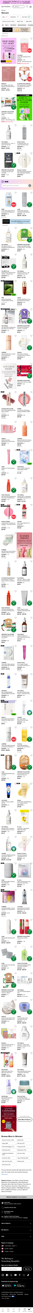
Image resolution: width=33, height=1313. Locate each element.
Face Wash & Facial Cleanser (20, 1180)
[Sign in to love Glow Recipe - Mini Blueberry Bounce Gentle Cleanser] (15, 1079)
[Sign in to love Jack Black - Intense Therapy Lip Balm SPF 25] (15, 783)
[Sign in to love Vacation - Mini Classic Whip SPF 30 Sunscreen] (31, 505)
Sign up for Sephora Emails (9, 1265)
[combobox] (18, 6)
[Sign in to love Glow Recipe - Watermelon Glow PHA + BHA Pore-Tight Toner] (15, 1053)
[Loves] (27, 6)
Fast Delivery (23, 25)
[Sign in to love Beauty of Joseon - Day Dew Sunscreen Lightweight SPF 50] (31, 836)
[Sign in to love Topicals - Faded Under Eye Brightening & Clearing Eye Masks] (15, 422)
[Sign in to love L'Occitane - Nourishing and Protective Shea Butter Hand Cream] (31, 890)
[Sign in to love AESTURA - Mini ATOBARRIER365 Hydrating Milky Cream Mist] (15, 674)
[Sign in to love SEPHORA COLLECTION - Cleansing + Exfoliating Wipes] (15, 95)
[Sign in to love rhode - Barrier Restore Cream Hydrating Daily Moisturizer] (31, 591)
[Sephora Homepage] (6, 6)
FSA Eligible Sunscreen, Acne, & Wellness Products (15, 1188)
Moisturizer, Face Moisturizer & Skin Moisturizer (14, 1182)
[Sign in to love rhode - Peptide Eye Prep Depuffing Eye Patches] (15, 946)
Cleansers (4, 1184)
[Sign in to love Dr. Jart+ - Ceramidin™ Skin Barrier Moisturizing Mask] (31, 810)
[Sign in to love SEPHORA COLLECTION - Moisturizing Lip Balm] (31, 919)
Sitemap (26, 1294)
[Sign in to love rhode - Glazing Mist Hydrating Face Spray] (15, 919)
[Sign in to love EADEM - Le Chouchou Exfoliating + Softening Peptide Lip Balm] (31, 392)
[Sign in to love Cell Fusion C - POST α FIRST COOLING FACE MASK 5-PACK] (31, 450)
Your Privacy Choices (6, 1296)
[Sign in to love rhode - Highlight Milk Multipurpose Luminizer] (15, 755)
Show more (4, 1174)
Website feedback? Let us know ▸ (16, 1197)
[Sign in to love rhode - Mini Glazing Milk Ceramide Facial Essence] (15, 863)
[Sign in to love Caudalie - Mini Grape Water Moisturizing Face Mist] (31, 700)
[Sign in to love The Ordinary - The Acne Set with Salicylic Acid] (31, 973)
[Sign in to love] (31, 67)
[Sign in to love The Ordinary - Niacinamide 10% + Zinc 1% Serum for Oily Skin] (15, 125)
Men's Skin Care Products (15, 1184)
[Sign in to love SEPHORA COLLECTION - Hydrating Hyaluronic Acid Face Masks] (15, 617)
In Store (14, 25)
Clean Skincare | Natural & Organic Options (14, 1187)
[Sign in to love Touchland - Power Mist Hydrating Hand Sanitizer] (31, 38)
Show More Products (24, 1119)
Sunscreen (15, 1186)
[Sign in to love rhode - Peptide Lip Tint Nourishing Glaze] (15, 450)
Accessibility (20, 1294)
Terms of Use (13, 1294)
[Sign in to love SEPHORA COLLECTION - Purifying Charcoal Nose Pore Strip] (15, 153)
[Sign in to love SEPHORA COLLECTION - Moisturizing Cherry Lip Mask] (31, 364)
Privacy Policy (4, 1294)
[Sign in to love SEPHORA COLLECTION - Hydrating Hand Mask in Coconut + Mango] (15, 973)
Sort (6, 25)
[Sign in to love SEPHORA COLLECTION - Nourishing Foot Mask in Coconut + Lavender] (31, 309)
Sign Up (27, 1269)
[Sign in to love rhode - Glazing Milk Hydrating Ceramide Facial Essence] (31, 192)
